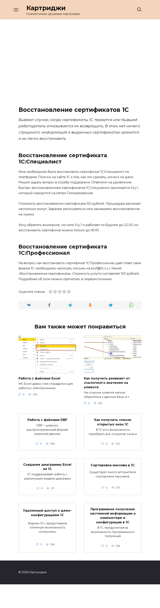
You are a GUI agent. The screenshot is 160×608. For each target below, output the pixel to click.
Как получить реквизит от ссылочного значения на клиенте (107, 383)
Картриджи (46, 8)
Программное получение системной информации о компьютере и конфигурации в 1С (113, 515)
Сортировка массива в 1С (113, 465)
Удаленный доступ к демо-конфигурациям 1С (47, 513)
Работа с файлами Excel (39, 378)
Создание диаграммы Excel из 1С (47, 467)
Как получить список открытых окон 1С (112, 422)
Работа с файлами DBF (47, 420)
